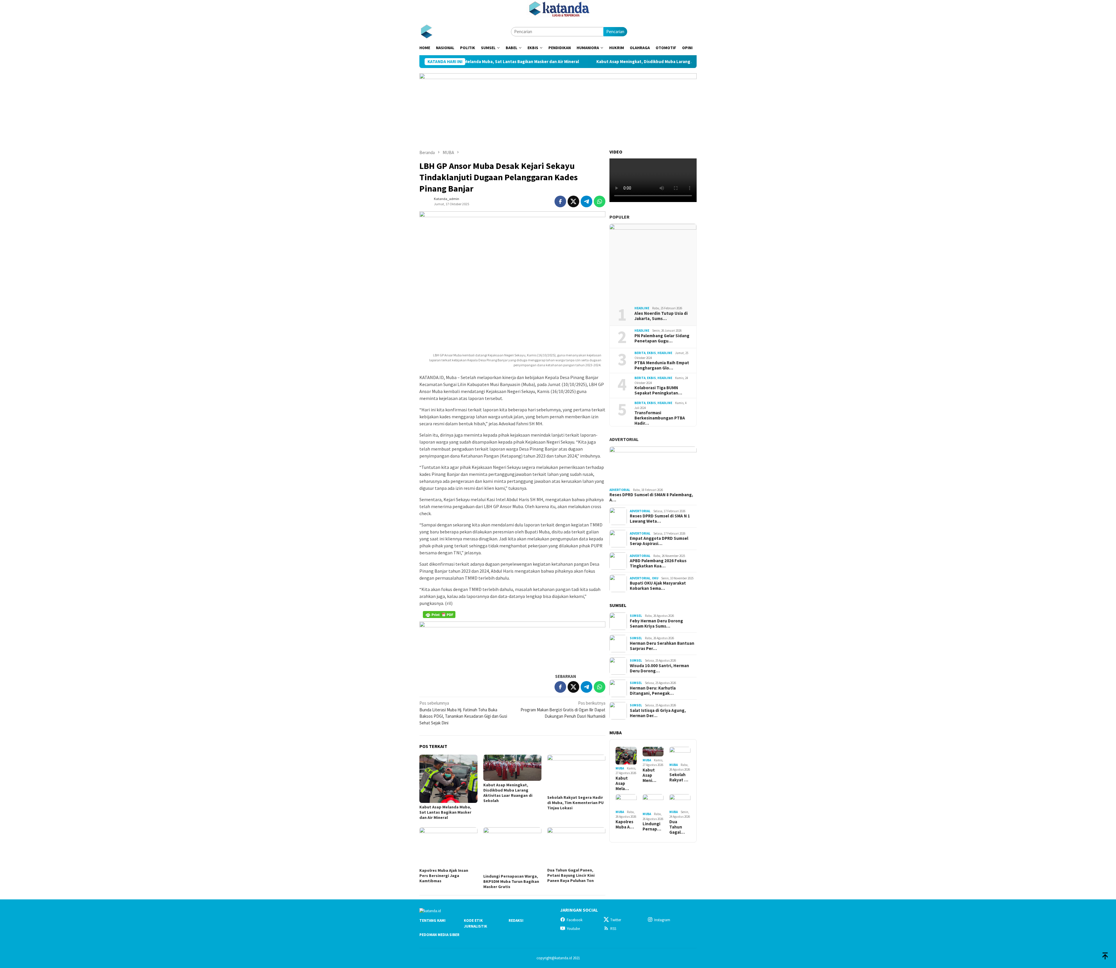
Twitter (615, 919)
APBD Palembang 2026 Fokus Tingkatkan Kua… (658, 563)
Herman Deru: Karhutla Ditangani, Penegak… (653, 690)
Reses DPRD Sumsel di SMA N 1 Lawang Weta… (660, 518)
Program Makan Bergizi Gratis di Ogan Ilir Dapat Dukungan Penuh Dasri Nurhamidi (563, 709)
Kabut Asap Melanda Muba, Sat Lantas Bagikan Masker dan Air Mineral (445, 812)
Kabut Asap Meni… (649, 775)
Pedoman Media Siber (439, 934)
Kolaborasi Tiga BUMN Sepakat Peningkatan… (658, 390)
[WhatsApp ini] (599, 201)
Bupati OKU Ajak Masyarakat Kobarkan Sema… (658, 586)
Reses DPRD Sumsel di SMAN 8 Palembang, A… (651, 497)
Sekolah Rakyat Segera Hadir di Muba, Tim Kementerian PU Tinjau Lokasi (575, 802)
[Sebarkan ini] (560, 201)
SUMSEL (636, 616)
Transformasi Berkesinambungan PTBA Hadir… (659, 418)
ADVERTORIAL (624, 439)
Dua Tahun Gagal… (677, 827)
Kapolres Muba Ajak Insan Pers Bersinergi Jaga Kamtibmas (443, 875)
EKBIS (651, 353)
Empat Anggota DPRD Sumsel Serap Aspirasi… (659, 541)
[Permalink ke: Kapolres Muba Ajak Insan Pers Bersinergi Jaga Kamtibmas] (448, 846)
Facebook (574, 919)
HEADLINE (641, 308)
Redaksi (516, 920)
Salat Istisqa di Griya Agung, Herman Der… (658, 713)
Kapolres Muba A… (625, 824)
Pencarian (615, 31)
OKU (655, 578)
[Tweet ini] (573, 201)
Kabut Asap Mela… (622, 783)
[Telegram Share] (586, 201)
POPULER (619, 217)
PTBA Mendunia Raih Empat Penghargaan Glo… (661, 365)
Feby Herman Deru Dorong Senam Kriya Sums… (656, 623)
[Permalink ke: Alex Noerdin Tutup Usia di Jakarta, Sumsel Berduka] (653, 263)
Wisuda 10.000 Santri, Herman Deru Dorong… (659, 668)
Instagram (662, 919)
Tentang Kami (432, 920)
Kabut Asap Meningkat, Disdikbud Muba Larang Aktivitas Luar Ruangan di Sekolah (626, 61)
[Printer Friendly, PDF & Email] (439, 614)
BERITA (639, 353)
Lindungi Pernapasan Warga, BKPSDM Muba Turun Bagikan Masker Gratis (511, 881)
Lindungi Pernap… (652, 826)
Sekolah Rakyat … (678, 777)
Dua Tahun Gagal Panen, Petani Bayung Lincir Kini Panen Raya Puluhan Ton (571, 875)
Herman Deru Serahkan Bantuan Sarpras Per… (662, 646)
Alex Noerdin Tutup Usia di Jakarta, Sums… (661, 316)
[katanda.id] (426, 31)
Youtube (573, 928)
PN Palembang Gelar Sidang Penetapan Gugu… (661, 338)
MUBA (620, 768)
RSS (613, 928)
